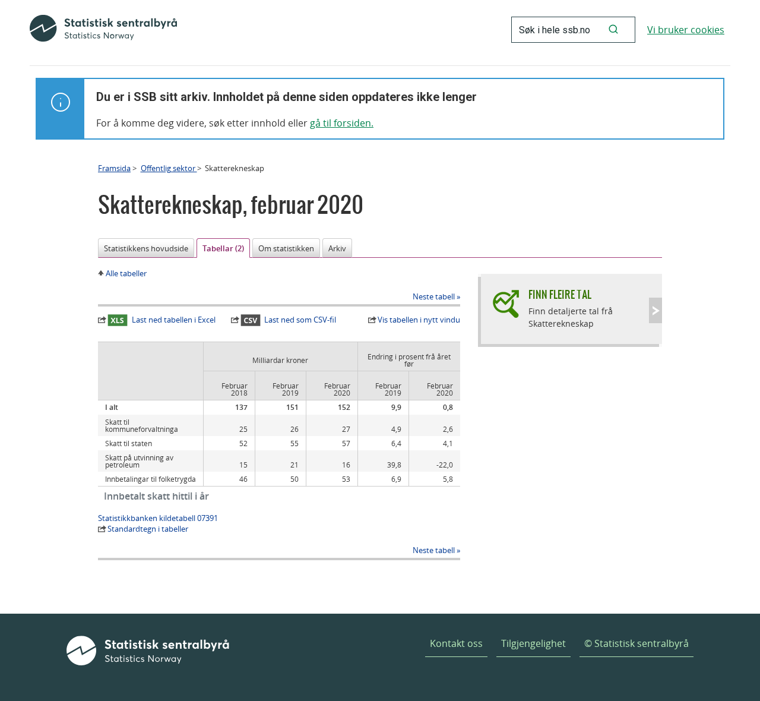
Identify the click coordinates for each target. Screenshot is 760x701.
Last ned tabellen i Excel (174, 319)
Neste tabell (434, 296)
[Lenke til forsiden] (103, 30)
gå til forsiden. (341, 123)
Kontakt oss (456, 643)
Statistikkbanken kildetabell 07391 (158, 518)
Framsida (114, 168)
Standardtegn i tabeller (147, 528)
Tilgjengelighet (533, 643)
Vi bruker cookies (685, 29)
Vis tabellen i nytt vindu (419, 319)
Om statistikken (286, 248)
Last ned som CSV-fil (300, 319)
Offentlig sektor (169, 168)
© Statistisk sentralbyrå (636, 643)
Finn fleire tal (559, 294)
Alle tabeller (126, 273)
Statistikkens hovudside (146, 248)
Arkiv (337, 248)
